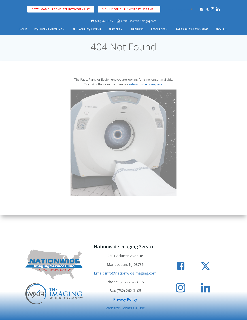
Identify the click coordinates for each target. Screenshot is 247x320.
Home (23, 29)
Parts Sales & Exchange (192, 29)
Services (114, 29)
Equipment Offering (48, 29)
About (220, 29)
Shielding (137, 29)
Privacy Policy (125, 299)
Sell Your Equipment (87, 29)
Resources (158, 29)
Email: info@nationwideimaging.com (125, 273)
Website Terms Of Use (125, 308)
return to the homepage (145, 84)
